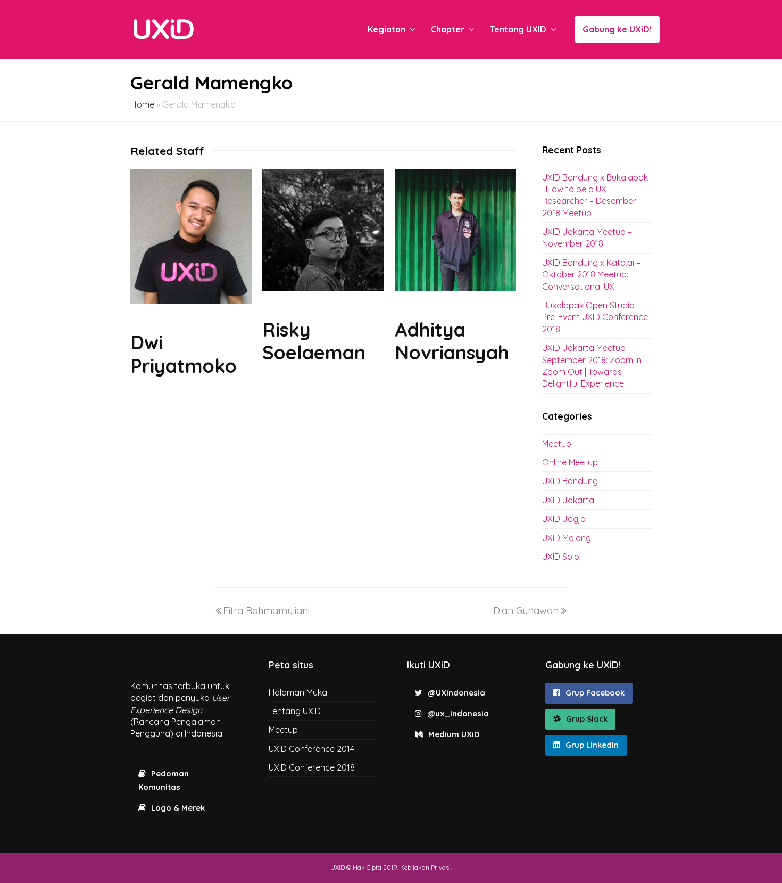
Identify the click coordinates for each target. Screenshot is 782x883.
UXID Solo (560, 556)
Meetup (556, 443)
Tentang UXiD (295, 711)
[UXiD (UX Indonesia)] (163, 28)
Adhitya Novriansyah (452, 340)
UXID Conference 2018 (312, 767)
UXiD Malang (566, 538)
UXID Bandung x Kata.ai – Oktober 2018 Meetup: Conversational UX (591, 274)
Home (142, 104)
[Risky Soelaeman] (323, 287)
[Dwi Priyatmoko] (191, 300)
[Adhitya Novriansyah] (455, 287)
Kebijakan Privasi (425, 867)
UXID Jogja (564, 518)
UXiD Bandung (570, 481)
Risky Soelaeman (313, 340)
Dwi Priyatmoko (183, 353)
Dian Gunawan (526, 610)
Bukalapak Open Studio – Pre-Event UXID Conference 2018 (595, 317)
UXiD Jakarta (568, 500)
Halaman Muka (298, 692)
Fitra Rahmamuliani (266, 610)
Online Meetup (570, 462)
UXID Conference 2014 (311, 748)
